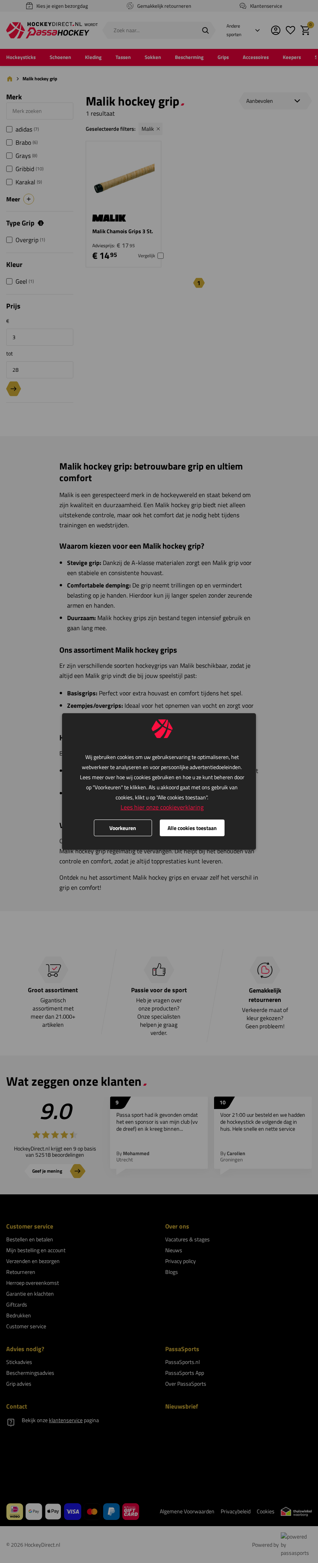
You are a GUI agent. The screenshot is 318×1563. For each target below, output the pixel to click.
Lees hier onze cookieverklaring (162, 807)
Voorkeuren (122, 828)
